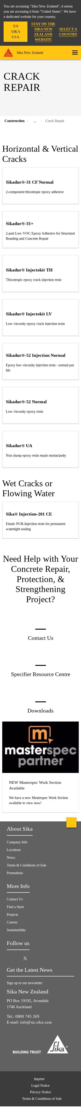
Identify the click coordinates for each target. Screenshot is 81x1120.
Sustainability (16, 930)
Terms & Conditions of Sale (26, 865)
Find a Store (15, 907)
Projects (12, 914)
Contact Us (15, 899)
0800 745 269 (27, 1016)
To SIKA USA (15, 31)
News (11, 857)
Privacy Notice (40, 1092)
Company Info (17, 842)
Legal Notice (40, 1085)
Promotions (15, 873)
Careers (12, 922)
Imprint (39, 1079)
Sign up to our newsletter (25, 983)
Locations (14, 850)
